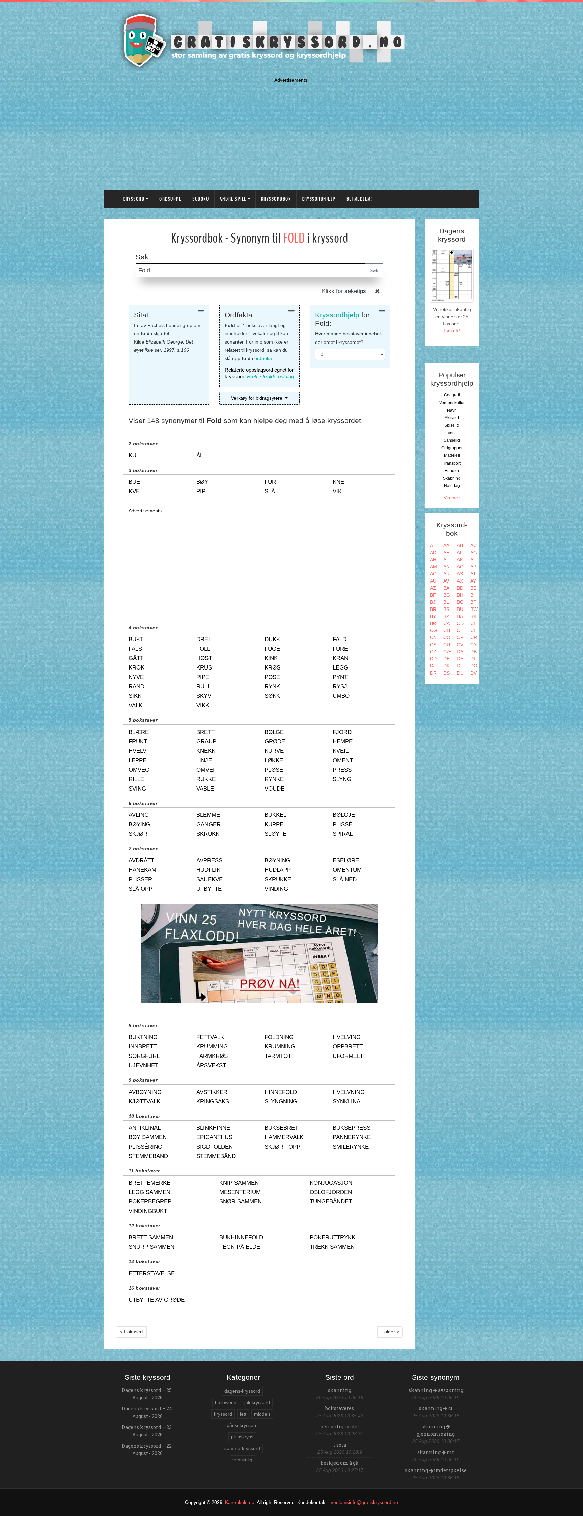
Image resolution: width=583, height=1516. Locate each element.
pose (272, 677)
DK (446, 665)
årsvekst (211, 1065)
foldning (279, 1037)
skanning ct (436, 1408)
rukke (206, 779)
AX (460, 581)
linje (204, 760)
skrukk (267, 376)
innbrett (143, 1046)
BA (446, 588)
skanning (339, 1390)
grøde (275, 741)
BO (460, 602)
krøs (272, 667)
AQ (433, 573)
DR (433, 673)
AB (460, 545)
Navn (452, 410)
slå (270, 491)
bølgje (344, 815)
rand (136, 686)
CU (446, 644)
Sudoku (200, 199)
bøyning (277, 860)
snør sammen (240, 1201)
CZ (433, 651)
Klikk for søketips (344, 291)
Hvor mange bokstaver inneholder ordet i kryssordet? (348, 338)
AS (460, 573)
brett (205, 732)
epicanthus (214, 1137)
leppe (137, 760)
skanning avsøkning (436, 1390)
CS (433, 644)
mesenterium (240, 1192)
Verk (452, 432)
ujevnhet (143, 1065)
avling (139, 815)
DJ (433, 665)
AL (473, 559)
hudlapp (278, 870)
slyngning (281, 1101)
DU (460, 673)
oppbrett (348, 1046)
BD (460, 588)
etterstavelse (152, 1273)
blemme (208, 815)
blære (139, 732)
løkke (274, 760)
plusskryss (242, 1436)
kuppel (275, 824)
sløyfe (275, 834)
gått (136, 658)
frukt (138, 741)
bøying (139, 824)
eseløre (346, 860)
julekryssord (257, 1402)
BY (433, 616)
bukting (286, 376)
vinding (276, 889)
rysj (340, 686)
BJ (432, 602)
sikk (135, 696)
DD (433, 658)
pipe (202, 677)
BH (460, 595)
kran (340, 658)
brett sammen (151, 1237)
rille (136, 779)
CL (473, 630)
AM (433, 566)
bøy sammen (148, 1137)
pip (200, 491)
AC (473, 545)
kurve (274, 751)
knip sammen (239, 1183)
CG (433, 630)
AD (433, 552)
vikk (202, 705)
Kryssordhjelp (319, 199)
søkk (272, 696)
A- (432, 545)
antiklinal (145, 1128)
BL (446, 602)
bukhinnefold (241, 1237)
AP (473, 566)
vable (205, 788)
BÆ (474, 616)
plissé (342, 824)
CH (446, 630)
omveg (139, 770)
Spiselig (451, 425)
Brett (252, 376)
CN (433, 637)
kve (134, 491)
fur (270, 482)
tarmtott (280, 1056)
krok (136, 667)
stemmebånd (216, 1156)
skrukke (278, 879)
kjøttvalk (144, 1101)
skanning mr (435, 1452)
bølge (274, 732)
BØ (433, 623)
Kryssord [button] (133, 199)
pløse (274, 770)
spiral (343, 834)
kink (271, 658)
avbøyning (145, 1092)
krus (204, 667)
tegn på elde (239, 1247)
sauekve (209, 879)
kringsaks (212, 1101)
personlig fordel (339, 1426)
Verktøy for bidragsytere (257, 398)
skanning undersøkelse (436, 1470)
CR (473, 637)
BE (473, 588)
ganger (208, 824)
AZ (433, 588)
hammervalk (284, 1137)
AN (446, 566)
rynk (272, 686)
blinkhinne (213, 1128)
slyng (342, 779)
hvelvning (349, 1092)
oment (343, 760)
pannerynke (352, 1137)
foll (203, 649)
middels (262, 1414)
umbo (341, 696)
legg (340, 667)
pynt (340, 677)
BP (473, 602)
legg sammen (149, 1192)
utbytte (209, 889)
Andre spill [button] (233, 199)
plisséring (145, 1146)
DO (473, 665)
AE (446, 552)
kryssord (223, 1414)
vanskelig (242, 1459)
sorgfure (144, 1056)
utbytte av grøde (157, 1300)
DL (460, 665)
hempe (343, 741)
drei (203, 639)
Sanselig (452, 440)
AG (473, 552)
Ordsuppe (170, 199)
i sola (339, 1444)
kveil (341, 751)
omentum (347, 870)
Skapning (452, 478)
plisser (140, 879)
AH (433, 559)
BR (433, 609)
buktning (143, 1037)
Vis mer (452, 497)
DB (473, 651)
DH (460, 658)
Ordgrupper (452, 448)
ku (132, 455)
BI (472, 595)
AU (433, 581)
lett (243, 1414)
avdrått (141, 860)
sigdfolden (214, 1146)
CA (446, 623)
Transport (452, 463)
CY (473, 644)
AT (473, 573)
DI (472, 658)
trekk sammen (332, 1247)
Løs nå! (452, 330)
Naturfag (452, 485)
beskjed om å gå (339, 1463)
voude (274, 788)
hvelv (137, 751)
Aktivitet (452, 417)
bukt (136, 639)
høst (204, 658)
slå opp (140, 889)
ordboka (263, 358)
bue (134, 482)
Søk (374, 270)
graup (206, 741)
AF (460, 552)
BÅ (460, 616)
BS (446, 609)
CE (473, 623)
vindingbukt (148, 1211)
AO (460, 566)
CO (446, 637)
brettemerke (149, 1183)
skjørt (140, 834)
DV (473, 673)
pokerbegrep (150, 1201)
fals (135, 649)
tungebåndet (331, 1201)
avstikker (211, 1092)
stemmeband (148, 1156)
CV (460, 644)
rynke (274, 779)
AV (446, 581)
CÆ (447, 651)
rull (203, 686)
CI (459, 630)
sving (137, 788)
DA (460, 651)
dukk (272, 639)
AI (445, 559)
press (342, 770)
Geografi (452, 395)
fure (340, 649)
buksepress (351, 1128)
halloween (226, 1402)
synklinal (348, 1101)
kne (338, 482)
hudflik (208, 870)
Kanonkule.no (239, 1502)
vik (337, 491)
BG (446, 595)
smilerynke (351, 1146)
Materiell (452, 455)
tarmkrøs (212, 1056)
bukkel (275, 815)
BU (460, 609)
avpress (209, 860)
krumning (280, 1046)
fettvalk (210, 1037)
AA (446, 545)
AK (460, 559)
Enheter (452, 470)
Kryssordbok (276, 199)
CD (460, 623)
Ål (199, 455)
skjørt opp (282, 1146)
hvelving (347, 1037)
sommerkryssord (242, 1448)
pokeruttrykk (332, 1237)
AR (446, 573)
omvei (205, 770)
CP (460, 637)
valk (135, 705)
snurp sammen (151, 1247)
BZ (446, 616)
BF (433, 595)
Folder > (390, 1331)
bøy (202, 482)
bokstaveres (339, 1408)
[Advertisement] (291, 132)
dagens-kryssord (242, 1391)
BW (474, 609)
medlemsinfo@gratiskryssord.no (363, 1502)
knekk (205, 751)
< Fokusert (131, 1331)
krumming (212, 1046)
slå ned (345, 879)
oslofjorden (331, 1192)
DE (446, 658)
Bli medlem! (359, 199)
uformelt (348, 1056)
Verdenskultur (452, 402)
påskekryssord (242, 1425)
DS (446, 673)
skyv (203, 696)
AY (473, 581)
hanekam (142, 870)
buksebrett (283, 1128)
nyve (136, 677)
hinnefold (281, 1092)
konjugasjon (331, 1183)
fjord (342, 732)
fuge (272, 649)
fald (339, 639)
